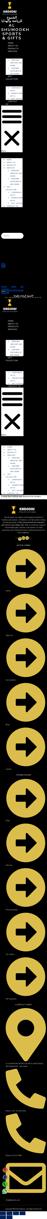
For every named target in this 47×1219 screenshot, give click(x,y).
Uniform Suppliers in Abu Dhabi (15, 71)
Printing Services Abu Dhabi (16, 62)
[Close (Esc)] (22, 1213)
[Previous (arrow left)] (3, 1217)
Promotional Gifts (17, 94)
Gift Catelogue (18, 99)
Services (12, 51)
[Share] (16, 1213)
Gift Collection (11, 188)
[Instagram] (5, 1172)
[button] (12, 129)
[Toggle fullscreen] (9, 1213)
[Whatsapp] (5, 1193)
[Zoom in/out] (3, 1213)
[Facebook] (5, 1179)
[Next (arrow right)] (9, 1217)
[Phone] (5, 1186)
